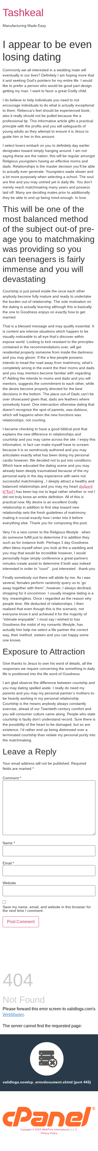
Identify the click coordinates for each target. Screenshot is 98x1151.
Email (8, 863)
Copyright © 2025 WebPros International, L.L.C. (49, 1129)
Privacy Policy (49, 1133)
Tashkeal (23, 12)
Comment (12, 778)
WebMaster (13, 1014)
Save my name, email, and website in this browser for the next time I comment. (47, 908)
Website (9, 883)
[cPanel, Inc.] (49, 1125)
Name (9, 843)
